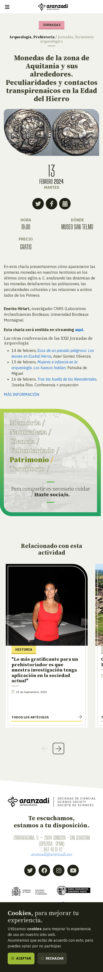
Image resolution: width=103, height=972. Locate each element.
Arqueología (20, 37)
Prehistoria (44, 37)
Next (58, 748)
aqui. (79, 329)
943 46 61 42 (53, 849)
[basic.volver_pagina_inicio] (53, 7)
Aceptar (23, 958)
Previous (44, 748)
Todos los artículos (30, 717)
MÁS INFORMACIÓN (21, 394)
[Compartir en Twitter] (38, 203)
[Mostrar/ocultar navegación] (7, 7)
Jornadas (65, 37)
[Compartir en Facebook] (51, 203)
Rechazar (54, 958)
